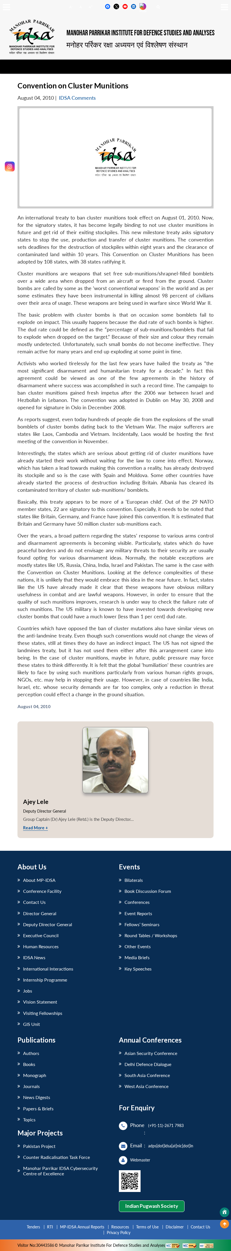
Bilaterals (134, 880)
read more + (35, 827)
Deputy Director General (47, 924)
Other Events (138, 946)
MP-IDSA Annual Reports (82, 1226)
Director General (39, 913)
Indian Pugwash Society (151, 1206)
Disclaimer (175, 1226)
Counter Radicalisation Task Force (56, 1157)
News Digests (36, 1097)
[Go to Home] (224, 1212)
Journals (31, 1086)
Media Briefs (137, 957)
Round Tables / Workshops (151, 935)
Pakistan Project (39, 1146)
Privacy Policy (118, 1232)
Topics (29, 1119)
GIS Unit (31, 1024)
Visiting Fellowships (42, 1013)
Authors (31, 1053)
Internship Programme (45, 979)
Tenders (33, 1226)
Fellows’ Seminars (142, 924)
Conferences (137, 902)
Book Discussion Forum (148, 891)
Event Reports (138, 913)
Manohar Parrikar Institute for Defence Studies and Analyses (140, 33)
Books (29, 1064)
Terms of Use (147, 1226)
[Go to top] (224, 1223)
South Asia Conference (147, 1075)
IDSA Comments (77, 98)
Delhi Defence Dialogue (148, 1064)
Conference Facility (42, 891)
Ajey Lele (35, 801)
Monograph (34, 1075)
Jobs (27, 990)
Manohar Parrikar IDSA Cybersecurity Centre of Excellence (60, 1170)
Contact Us (34, 902)
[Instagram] (10, 166)
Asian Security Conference (151, 1053)
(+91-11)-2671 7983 (166, 1125)
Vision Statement (40, 1001)
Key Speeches (138, 968)
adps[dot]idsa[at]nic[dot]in (170, 1145)
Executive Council (41, 935)
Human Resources (41, 946)
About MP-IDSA (39, 880)
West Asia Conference (146, 1086)
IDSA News (34, 957)
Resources (120, 1226)
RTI (50, 1226)
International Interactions (48, 968)
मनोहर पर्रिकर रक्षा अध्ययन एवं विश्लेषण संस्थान (127, 44)
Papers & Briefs (38, 1108)
